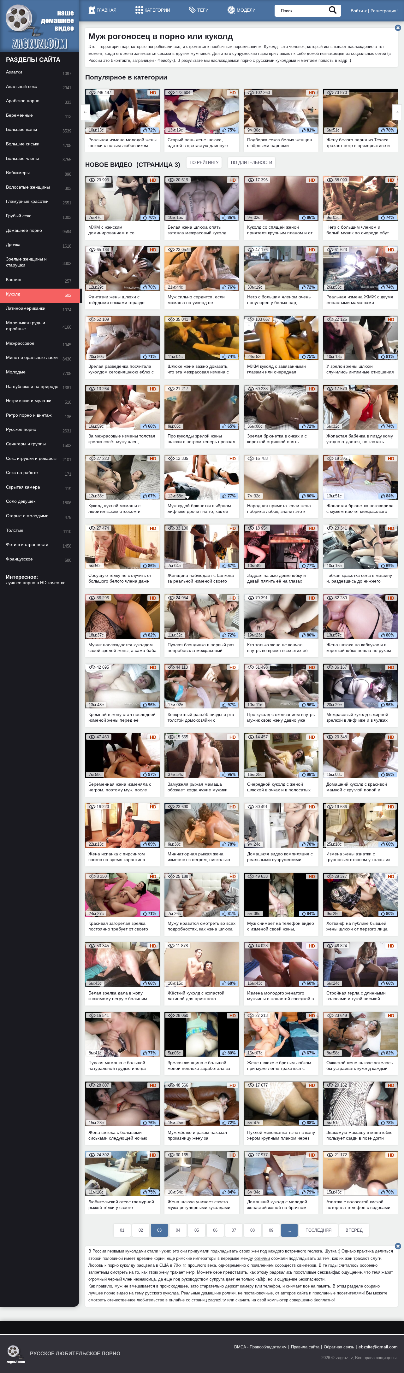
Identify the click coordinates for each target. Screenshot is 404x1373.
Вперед (354, 1230)
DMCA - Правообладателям (260, 1347)
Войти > (359, 10)
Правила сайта (305, 1347)
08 (252, 1230)
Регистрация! (384, 10)
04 (178, 1230)
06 (215, 1230)
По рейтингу (204, 162)
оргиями (262, 1258)
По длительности (251, 162)
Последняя (318, 1230)
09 (271, 1230)
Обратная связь (339, 1347)
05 (196, 1230)
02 (141, 1230)
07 (234, 1230)
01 (122, 1230)
